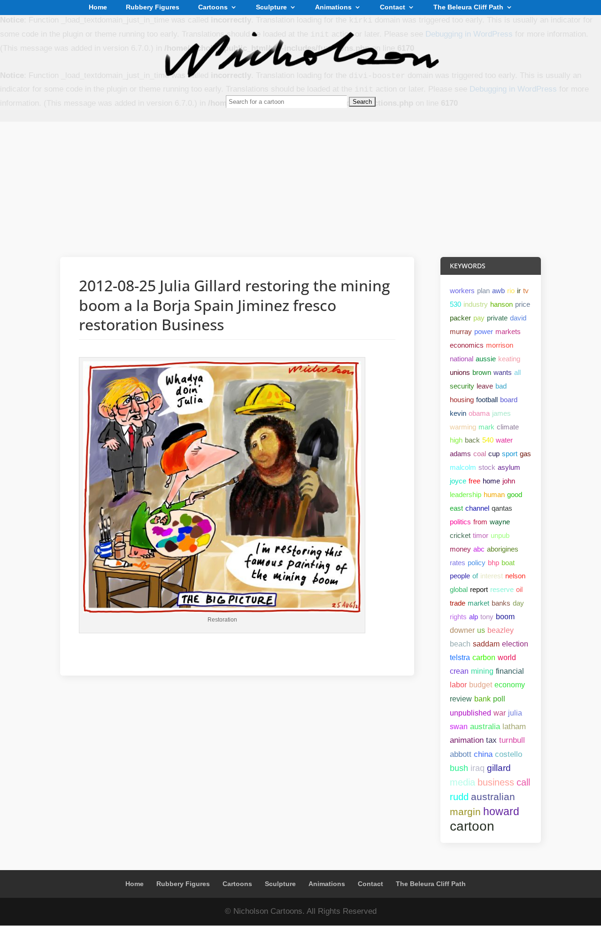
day (518, 603)
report (479, 589)
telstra (460, 657)
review (461, 699)
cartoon (472, 826)
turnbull (512, 740)
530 (455, 304)
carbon (483, 657)
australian (493, 796)
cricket (460, 535)
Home (98, 7)
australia (485, 726)
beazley (500, 630)
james (501, 413)
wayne (500, 522)
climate (508, 427)
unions (460, 372)
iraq (477, 768)
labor (458, 685)
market (478, 603)
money (460, 549)
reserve (502, 589)
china (483, 754)
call (523, 782)
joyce (458, 481)
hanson (501, 304)
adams (460, 454)
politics (460, 522)
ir (519, 291)
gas (525, 454)
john (508, 481)
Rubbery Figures (152, 7)
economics (467, 345)
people (460, 576)
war (499, 712)
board (508, 400)
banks (501, 603)
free (474, 481)
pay (479, 318)
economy (509, 685)
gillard (499, 768)
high (456, 440)
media (462, 782)
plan (483, 291)
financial (510, 671)
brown (481, 372)
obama (479, 413)
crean (459, 671)
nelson (515, 576)
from (480, 522)
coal (479, 454)
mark (486, 427)
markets (508, 331)
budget (480, 685)
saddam (486, 644)
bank (482, 698)
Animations (333, 7)
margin (465, 811)
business (496, 782)
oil (519, 589)
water (504, 440)
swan (459, 726)
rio (511, 291)
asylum (509, 467)
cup (494, 454)
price (522, 304)
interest (491, 576)
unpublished (470, 712)
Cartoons (213, 7)
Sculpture (271, 7)
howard (501, 811)
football (487, 400)
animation (467, 740)
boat (508, 563)
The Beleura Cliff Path (468, 7)
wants (502, 372)
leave (485, 386)
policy (476, 563)
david (518, 318)
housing (462, 400)
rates (457, 563)
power (483, 331)
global (459, 589)
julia (515, 712)
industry (475, 304)
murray (461, 331)
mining (482, 671)
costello (508, 754)
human (494, 494)
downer (462, 630)
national (461, 359)
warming (463, 427)
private (497, 318)
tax (491, 740)
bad (501, 386)
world (507, 657)
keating (509, 359)
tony (486, 617)
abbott (460, 754)
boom (505, 617)
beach (460, 644)
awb (498, 291)
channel (477, 508)
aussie (486, 359)
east (456, 508)
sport (509, 454)
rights (458, 617)
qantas (502, 508)
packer (460, 318)
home (491, 481)
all (517, 372)
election (515, 644)
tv (526, 291)
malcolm (463, 467)
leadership (465, 494)
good (514, 494)
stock (486, 467)
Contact (392, 7)
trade (457, 603)
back (472, 440)
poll (499, 698)
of (475, 576)
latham (514, 726)
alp (473, 617)
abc (479, 549)
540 (487, 440)
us (481, 630)
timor (480, 535)
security (462, 386)
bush (459, 768)
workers (462, 291)
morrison (499, 345)
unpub (500, 535)
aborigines (502, 549)
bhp (493, 563)
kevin (458, 413)
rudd (459, 797)
